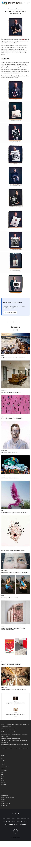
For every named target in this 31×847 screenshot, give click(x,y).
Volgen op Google (11, 312)
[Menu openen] (29, 3)
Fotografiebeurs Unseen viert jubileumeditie (11, 418)
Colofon (3, 799)
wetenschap (4, 784)
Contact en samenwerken (7, 797)
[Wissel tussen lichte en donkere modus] (24, 3)
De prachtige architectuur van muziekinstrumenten (13, 689)
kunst (14, 8)
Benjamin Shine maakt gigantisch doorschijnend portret (14, 512)
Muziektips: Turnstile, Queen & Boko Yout (10, 738)
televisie (3, 782)
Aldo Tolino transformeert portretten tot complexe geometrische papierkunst (13, 629)
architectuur (4, 770)
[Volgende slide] (17, 330)
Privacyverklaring (5, 803)
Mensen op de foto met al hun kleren (10, 478)
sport (2, 776)
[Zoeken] (27, 3)
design (3, 762)
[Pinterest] (15, 813)
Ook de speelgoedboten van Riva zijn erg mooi (15, 714)
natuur (5, 390)
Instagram (9, 729)
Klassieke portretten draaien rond (9, 597)
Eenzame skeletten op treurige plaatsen (10, 392)
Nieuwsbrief (4, 805)
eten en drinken (5, 766)
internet (2, 450)
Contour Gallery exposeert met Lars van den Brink (13, 357)
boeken (11, 8)
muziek (5, 687)
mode (2, 475)
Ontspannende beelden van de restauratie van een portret (15, 572)
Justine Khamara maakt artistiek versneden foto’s (13, 550)
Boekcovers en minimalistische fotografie (11, 664)
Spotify (14, 729)
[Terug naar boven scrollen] (15, 831)
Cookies (3, 801)
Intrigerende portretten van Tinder (9, 452)
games (3, 768)
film (2, 774)
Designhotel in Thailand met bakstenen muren (15, 703)
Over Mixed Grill (5, 795)
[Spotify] (18, 813)
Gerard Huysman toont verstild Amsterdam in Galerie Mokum (15, 748)
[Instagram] (12, 813)
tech (2, 778)
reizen (2, 764)
